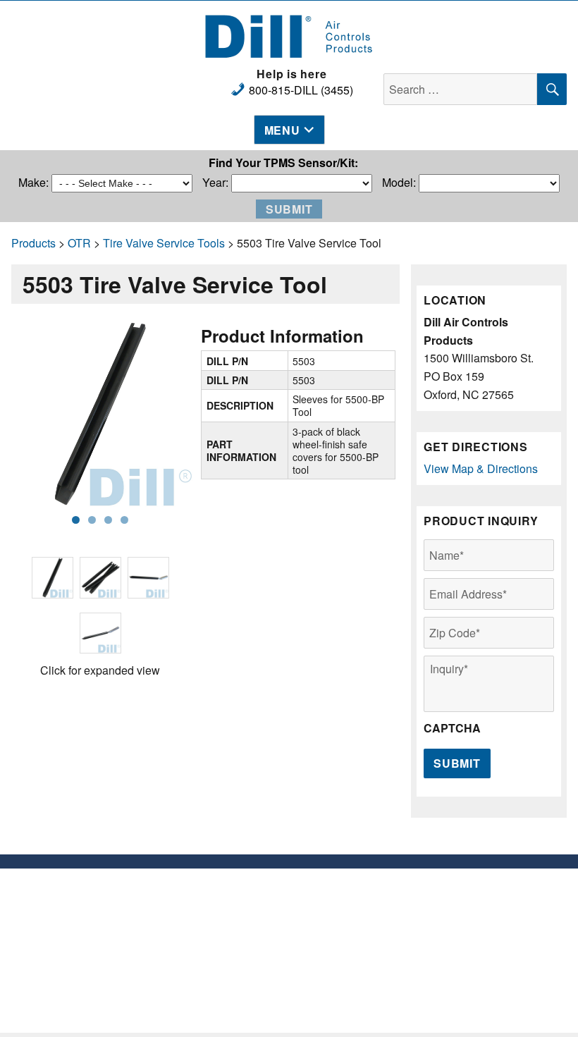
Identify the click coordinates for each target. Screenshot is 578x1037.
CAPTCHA (452, 728)
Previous (28, 414)
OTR (79, 243)
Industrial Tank (217, 975)
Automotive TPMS (216, 919)
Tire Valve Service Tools (164, 243)
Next (172, 414)
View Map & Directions (481, 468)
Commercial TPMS (217, 933)
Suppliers (362, 905)
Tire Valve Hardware (217, 905)
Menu (282, 130)
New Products (216, 890)
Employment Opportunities (361, 890)
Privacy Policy (361, 919)
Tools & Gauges (217, 947)
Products (33, 243)
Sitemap (362, 933)
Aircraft (217, 961)
